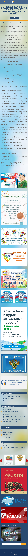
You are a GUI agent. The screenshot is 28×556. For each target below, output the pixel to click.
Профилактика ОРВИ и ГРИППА (10, 400)
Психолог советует (7, 436)
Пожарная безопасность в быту (10, 411)
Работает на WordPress (8, 552)
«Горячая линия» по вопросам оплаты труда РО (14, 447)
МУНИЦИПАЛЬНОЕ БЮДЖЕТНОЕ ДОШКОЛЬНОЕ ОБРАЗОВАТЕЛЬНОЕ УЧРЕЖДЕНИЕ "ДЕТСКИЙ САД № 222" (14, 9)
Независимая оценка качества (10, 448)
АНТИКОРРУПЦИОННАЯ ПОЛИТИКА (11, 419)
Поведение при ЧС (7, 409)
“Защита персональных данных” (10, 421)
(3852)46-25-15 (9, 1)
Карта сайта (5, 445)
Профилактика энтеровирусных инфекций (12, 401)
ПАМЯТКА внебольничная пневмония (11, 396)
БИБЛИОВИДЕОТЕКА (8, 432)
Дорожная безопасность (8, 413)
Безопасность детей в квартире (10, 423)
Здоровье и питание (7, 434)
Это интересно (6, 437)
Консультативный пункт (8, 430)
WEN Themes (14, 554)
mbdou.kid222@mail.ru (18, 1)
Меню (15, 18)
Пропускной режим (7, 414)
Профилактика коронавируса (9, 398)
